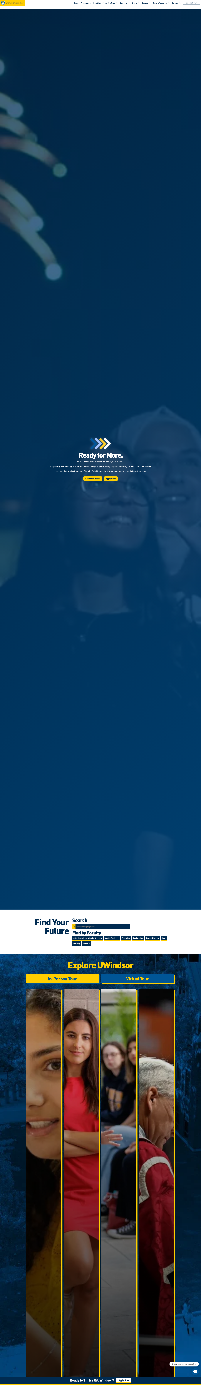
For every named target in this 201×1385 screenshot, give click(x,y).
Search (79, 920)
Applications (110, 3)
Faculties (97, 3)
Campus (145, 3)
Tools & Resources (160, 3)
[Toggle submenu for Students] (129, 3)
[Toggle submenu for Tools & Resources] (169, 3)
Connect (175, 3)
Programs (85, 3)
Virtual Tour (137, 978)
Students (123, 3)
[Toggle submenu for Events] (139, 3)
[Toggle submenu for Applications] (117, 3)
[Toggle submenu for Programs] (91, 3)
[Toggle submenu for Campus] (150, 3)
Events (134, 3)
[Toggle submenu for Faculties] (103, 3)
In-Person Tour (62, 978)
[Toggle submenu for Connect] (180, 3)
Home (76, 3)
